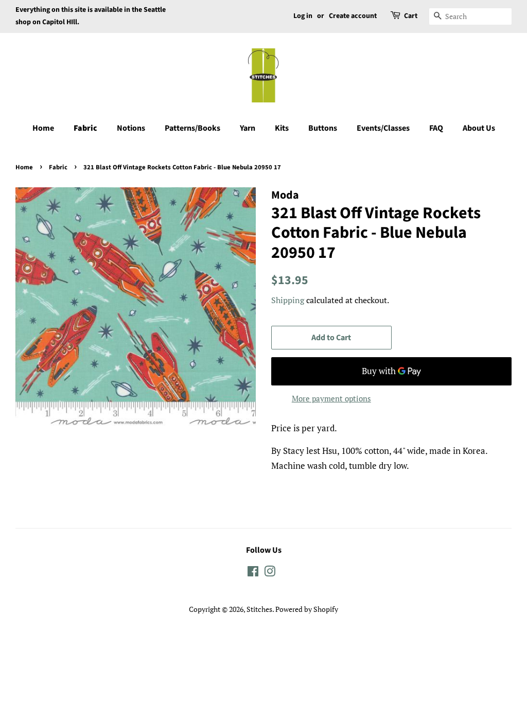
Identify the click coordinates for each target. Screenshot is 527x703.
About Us (479, 128)
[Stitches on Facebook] (253, 573)
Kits (282, 128)
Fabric (85, 128)
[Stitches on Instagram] (269, 573)
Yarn (247, 128)
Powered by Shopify (306, 609)
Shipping (287, 300)
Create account (353, 16)
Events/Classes (383, 128)
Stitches (259, 609)
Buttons (322, 128)
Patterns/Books (192, 128)
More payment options (331, 398)
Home (43, 128)
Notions (131, 128)
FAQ (436, 128)
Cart (410, 16)
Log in (302, 16)
